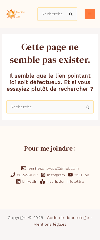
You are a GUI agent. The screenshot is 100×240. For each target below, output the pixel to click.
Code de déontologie (68, 217)
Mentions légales (49, 224)
